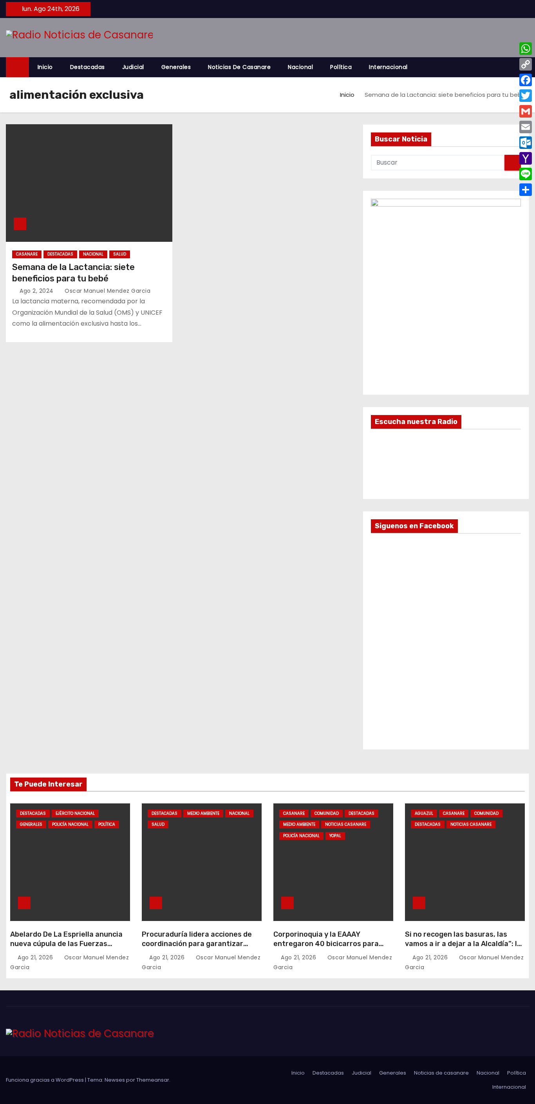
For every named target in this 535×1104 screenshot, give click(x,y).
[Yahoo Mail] (525, 158)
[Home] (17, 67)
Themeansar (152, 1080)
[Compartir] (525, 190)
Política (341, 67)
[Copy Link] (525, 64)
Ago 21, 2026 (36, 957)
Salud (119, 254)
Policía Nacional (70, 824)
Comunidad (326, 813)
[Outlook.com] (525, 142)
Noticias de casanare (239, 67)
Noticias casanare (345, 824)
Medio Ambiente (203, 813)
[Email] (525, 127)
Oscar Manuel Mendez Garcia (106, 291)
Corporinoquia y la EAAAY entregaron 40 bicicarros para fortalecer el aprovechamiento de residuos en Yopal (332, 948)
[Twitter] (525, 95)
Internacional (388, 67)
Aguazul (424, 813)
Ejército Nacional (75, 813)
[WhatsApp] (525, 48)
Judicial (133, 67)
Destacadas (87, 67)
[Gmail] (525, 111)
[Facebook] (525, 80)
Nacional (300, 67)
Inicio (45, 67)
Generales (176, 67)
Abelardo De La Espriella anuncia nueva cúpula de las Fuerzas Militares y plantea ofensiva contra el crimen (66, 948)
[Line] (525, 174)
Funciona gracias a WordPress (45, 1080)
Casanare (27, 254)
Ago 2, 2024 (37, 291)
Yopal (335, 836)
